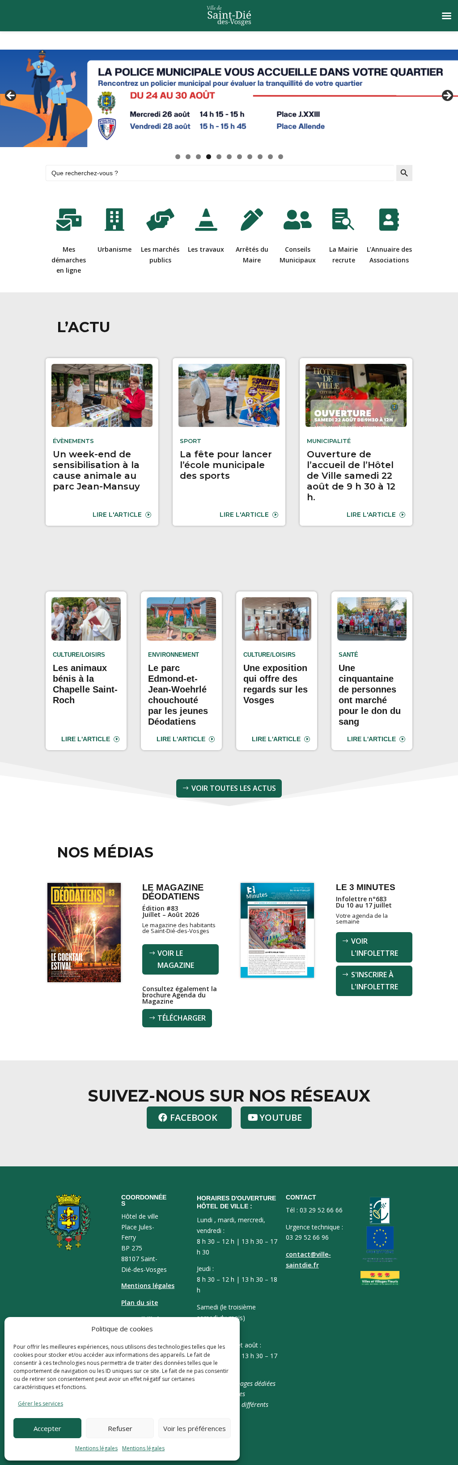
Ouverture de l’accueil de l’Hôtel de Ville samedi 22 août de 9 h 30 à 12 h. (351, 475)
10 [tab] (270, 156)
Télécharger (181, 1018)
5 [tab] (218, 156)
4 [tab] (208, 156)
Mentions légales (96, 1448)
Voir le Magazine (175, 959)
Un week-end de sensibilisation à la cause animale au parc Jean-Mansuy (96, 470)
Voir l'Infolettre (374, 947)
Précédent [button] (11, 96)
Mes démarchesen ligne (68, 260)
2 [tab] (188, 156)
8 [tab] (249, 156)
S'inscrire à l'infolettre (374, 981)
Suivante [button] (447, 96)
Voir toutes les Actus (233, 788)
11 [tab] (281, 156)
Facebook (193, 1117)
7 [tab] (239, 156)
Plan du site (139, 1302)
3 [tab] (198, 156)
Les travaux (206, 249)
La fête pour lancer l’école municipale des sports (226, 465)
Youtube (280, 1117)
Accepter (47, 1428)
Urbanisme (114, 249)
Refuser (120, 1428)
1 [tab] (177, 156)
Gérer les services (40, 1403)
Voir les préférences (194, 1428)
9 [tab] (260, 156)
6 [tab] (229, 156)
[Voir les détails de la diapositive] (229, 98)
